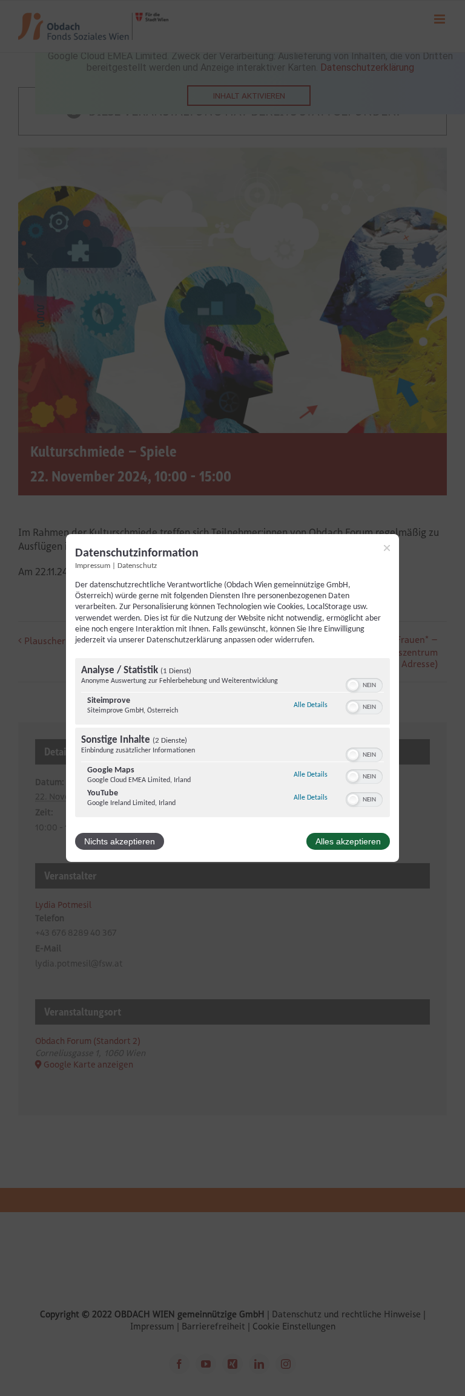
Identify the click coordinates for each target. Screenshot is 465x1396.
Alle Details (311, 705)
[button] (353, 685)
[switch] (364, 684)
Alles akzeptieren (348, 841)
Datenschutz (137, 566)
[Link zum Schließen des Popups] (387, 548)
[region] (232, 739)
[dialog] (232, 698)
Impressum (92, 566)
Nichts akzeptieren (119, 841)
